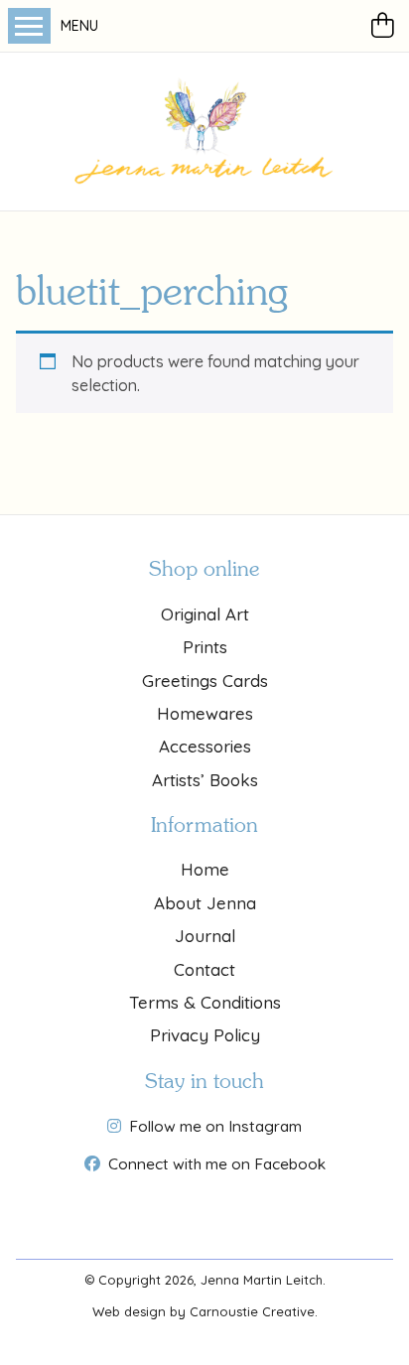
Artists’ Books (205, 779)
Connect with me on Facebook (217, 1163)
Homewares (205, 713)
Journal (205, 935)
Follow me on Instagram (215, 1126)
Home (205, 869)
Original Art (205, 614)
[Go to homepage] (204, 131)
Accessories (205, 746)
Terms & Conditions (205, 1002)
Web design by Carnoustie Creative (203, 1311)
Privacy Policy (205, 1034)
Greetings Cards (205, 680)
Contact (204, 969)
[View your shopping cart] (386, 26)
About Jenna (205, 902)
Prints (205, 646)
